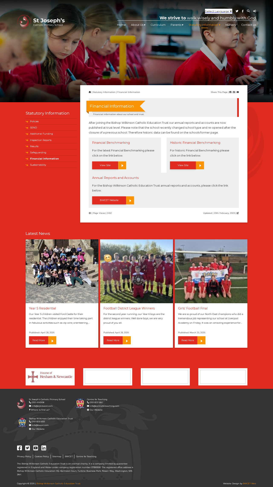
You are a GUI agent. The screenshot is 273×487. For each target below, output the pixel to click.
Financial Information (44, 158)
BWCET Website (109, 200)
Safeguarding (38, 152)
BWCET (69, 456)
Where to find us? (40, 410)
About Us (137, 24)
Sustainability (38, 164)
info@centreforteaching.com (104, 406)
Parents (176, 24)
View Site (105, 165)
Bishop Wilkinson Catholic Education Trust (58, 483)
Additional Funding (41, 133)
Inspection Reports (40, 140)
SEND (33, 127)
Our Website (96, 410)
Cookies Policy (42, 456)
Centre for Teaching (86, 456)
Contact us (248, 24)
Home (121, 24)
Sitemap (56, 456)
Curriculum (158, 24)
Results (34, 146)
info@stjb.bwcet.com (42, 406)
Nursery (230, 24)
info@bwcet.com (40, 425)
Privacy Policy (24, 456)
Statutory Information (203, 24)
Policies (34, 121)
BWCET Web (249, 483)
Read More (38, 340)
